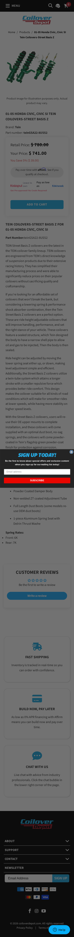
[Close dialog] (71, 451)
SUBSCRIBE (37, 480)
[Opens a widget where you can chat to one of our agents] (59, 930)
